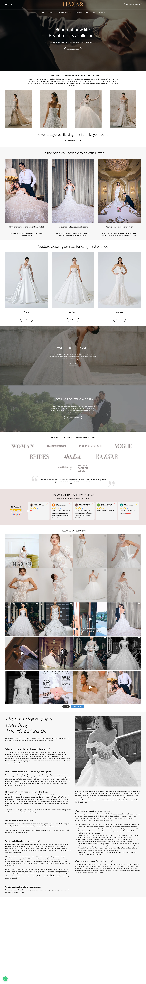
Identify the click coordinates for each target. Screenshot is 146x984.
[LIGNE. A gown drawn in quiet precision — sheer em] (90, 551)
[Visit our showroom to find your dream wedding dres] (90, 619)
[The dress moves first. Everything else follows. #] (56, 653)
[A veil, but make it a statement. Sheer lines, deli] (22, 585)
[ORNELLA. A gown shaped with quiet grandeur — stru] (56, 551)
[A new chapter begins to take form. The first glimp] (22, 551)
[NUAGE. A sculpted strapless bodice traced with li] (90, 585)
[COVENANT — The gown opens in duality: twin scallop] (124, 653)
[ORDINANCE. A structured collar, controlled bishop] (56, 585)
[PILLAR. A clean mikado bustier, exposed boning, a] (22, 619)
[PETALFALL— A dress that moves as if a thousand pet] (124, 619)
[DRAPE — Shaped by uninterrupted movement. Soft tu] (22, 687)
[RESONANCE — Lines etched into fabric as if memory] (124, 687)
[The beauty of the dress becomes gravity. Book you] (90, 687)
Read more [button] (32, 517)
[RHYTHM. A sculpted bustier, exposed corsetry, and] (56, 619)
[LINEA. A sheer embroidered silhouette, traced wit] (124, 585)
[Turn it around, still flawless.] (56, 687)
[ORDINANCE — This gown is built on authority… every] (90, 653)
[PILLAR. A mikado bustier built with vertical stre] (124, 551)
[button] (139, 511)
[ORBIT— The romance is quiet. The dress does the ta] (22, 653)
